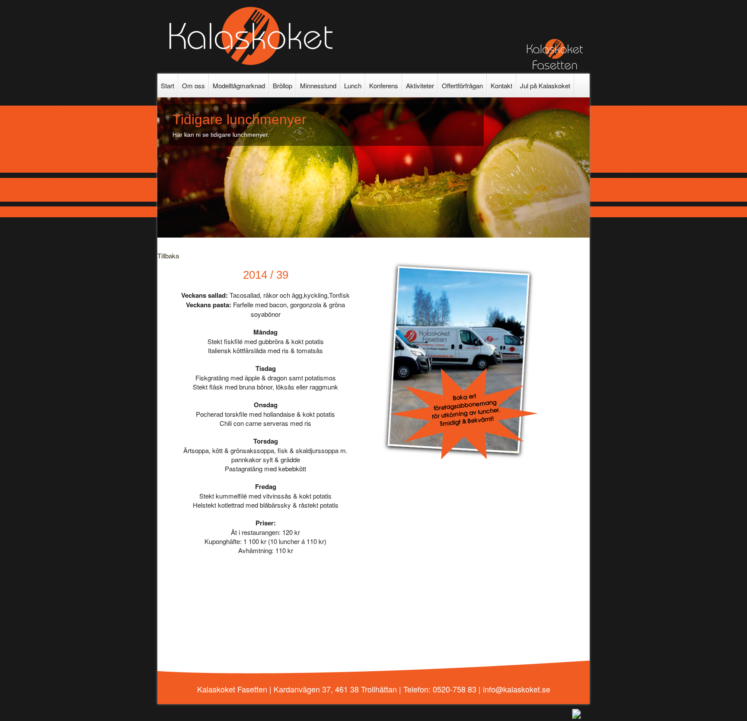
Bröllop (282, 85)
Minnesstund (318, 85)
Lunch (352, 85)
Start (167, 85)
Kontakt (501, 85)
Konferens (383, 85)
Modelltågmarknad (239, 85)
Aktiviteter (420, 85)
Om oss (193, 85)
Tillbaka (168, 255)
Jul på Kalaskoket (545, 85)
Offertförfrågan (462, 85)
